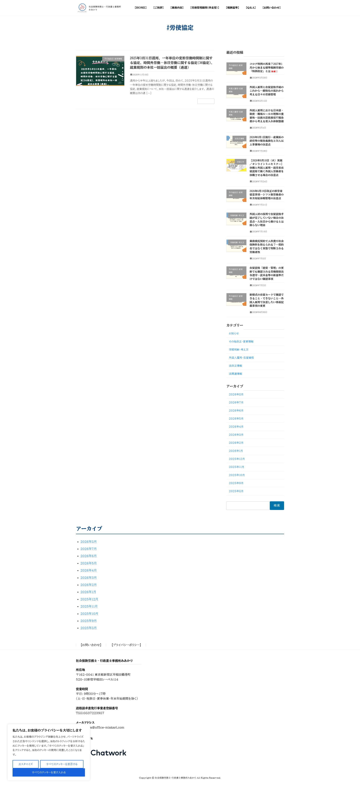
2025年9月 (236, 483)
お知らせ (234, 333)
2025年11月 (236, 467)
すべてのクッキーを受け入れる (49, 772)
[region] (49, 752)
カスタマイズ (26, 764)
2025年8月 (236, 491)
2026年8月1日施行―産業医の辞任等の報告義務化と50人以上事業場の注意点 (267, 141)
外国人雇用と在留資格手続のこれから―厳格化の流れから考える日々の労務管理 (267, 91)
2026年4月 (236, 426)
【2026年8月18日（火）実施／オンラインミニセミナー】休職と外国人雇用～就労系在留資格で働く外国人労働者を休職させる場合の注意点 (267, 167)
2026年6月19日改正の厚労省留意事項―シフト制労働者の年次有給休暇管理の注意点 (267, 195)
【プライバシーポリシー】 (126, 644)
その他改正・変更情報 (241, 341)
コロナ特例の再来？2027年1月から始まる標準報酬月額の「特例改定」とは (267, 68)
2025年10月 (237, 475)
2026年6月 (236, 410)
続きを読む (206, 101)
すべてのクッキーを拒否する (61, 764)
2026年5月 (236, 418)
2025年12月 (237, 459)
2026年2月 (236, 443)
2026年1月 (236, 451)
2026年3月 (236, 434)
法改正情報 (235, 365)
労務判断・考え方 (238, 349)
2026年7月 (236, 402)
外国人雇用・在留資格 (241, 357)
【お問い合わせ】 (91, 644)
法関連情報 (235, 374)
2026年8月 (236, 394)
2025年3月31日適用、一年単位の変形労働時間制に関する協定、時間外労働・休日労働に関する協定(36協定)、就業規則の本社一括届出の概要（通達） (172, 62)
